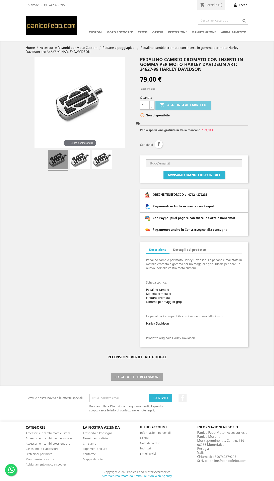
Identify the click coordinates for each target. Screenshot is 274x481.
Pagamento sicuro (95, 449)
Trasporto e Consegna (98, 433)
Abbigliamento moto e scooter (46, 464)
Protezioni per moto (39, 454)
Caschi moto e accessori (42, 449)
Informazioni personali (155, 433)
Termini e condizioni (96, 438)
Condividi (159, 144)
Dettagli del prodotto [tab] (189, 250)
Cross (142, 32)
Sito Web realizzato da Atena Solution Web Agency (137, 476)
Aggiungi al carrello (183, 105)
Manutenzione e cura (40, 459)
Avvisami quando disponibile (194, 175)
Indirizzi (145, 448)
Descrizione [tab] (157, 250)
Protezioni (177, 32)
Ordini (144, 438)
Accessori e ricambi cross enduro (48, 443)
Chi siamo (89, 443)
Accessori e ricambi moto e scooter (49, 438)
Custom (95, 32)
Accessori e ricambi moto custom (48, 433)
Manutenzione (204, 32)
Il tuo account (153, 427)
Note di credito (150, 443)
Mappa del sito (93, 459)
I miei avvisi (148, 453)
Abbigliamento (233, 32)
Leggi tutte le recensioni (137, 377)
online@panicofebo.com (227, 460)
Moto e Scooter (120, 32)
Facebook (183, 398)
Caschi (157, 32)
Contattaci (89, 454)
